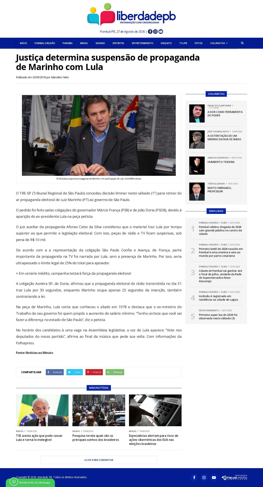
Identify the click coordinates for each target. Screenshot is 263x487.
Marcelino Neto (60, 77)
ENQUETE (166, 43)
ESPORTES (118, 43)
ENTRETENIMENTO (142, 43)
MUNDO (100, 43)
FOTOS (199, 43)
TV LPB (183, 43)
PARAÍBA (67, 43)
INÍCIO (23, 43)
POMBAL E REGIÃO (44, 43)
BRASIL (84, 43)
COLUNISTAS (217, 43)
